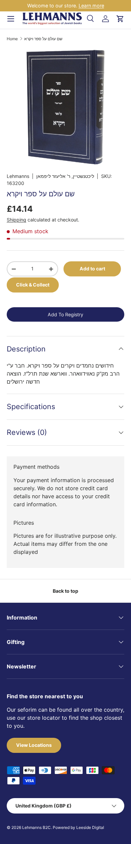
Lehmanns (18, 176)
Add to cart (92, 268)
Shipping (16, 219)
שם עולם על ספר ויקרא (43, 39)
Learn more (91, 5)
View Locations (34, 745)
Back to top (65, 591)
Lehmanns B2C (36, 827)
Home (12, 39)
